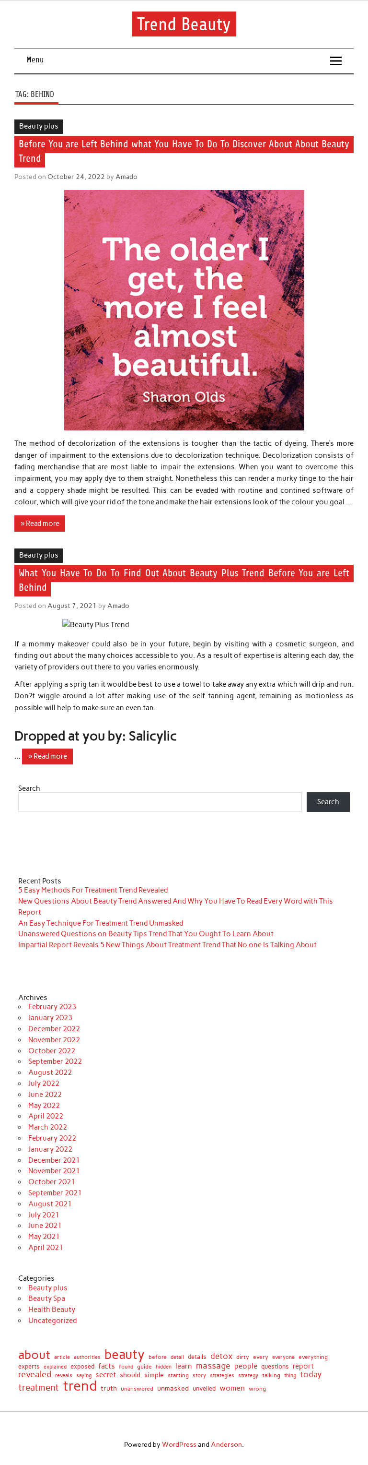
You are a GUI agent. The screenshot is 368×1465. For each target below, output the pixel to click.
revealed (34, 1374)
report (303, 1366)
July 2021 (43, 1215)
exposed (82, 1367)
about (34, 1355)
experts (29, 1367)
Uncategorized (52, 1320)
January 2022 (50, 1149)
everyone (283, 1357)
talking (271, 1376)
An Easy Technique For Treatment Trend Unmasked (100, 923)
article (62, 1357)
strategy (248, 1376)
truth (109, 1388)
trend (80, 1386)
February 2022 (52, 1138)
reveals (63, 1376)
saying (84, 1375)
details (197, 1357)
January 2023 (50, 1017)
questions (275, 1366)
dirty (242, 1357)
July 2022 (43, 1083)
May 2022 (44, 1105)
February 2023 (52, 1006)
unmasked (173, 1388)
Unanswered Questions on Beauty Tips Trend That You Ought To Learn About (146, 933)
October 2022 (51, 1051)
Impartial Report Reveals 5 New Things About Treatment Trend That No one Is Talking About (167, 945)
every (260, 1357)
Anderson (226, 1444)
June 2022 (45, 1094)
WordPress (179, 1444)
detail (177, 1357)
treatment (38, 1388)
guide (144, 1367)
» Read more (40, 523)
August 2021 (50, 1204)
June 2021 (45, 1225)
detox (221, 1356)
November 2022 (54, 1040)
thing (290, 1375)
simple (154, 1374)
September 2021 (55, 1193)
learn (183, 1366)
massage (213, 1365)
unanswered (137, 1389)
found (126, 1367)
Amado (126, 176)
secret (105, 1375)
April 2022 (45, 1116)
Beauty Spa (46, 1298)
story (199, 1375)
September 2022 (55, 1061)
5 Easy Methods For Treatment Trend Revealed (93, 890)
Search (29, 788)
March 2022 (47, 1127)
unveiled (204, 1388)
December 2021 (54, 1160)
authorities (87, 1357)
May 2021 (44, 1236)
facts (106, 1366)
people (245, 1366)
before (158, 1357)
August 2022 (50, 1072)
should (130, 1375)
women (232, 1388)
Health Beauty (51, 1309)
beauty (124, 1354)
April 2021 (45, 1247)
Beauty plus (38, 126)
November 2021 (54, 1171)
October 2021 (51, 1182)
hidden (164, 1367)
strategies (222, 1376)
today (311, 1374)
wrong (257, 1389)
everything (313, 1357)
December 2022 (54, 1028)
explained (55, 1367)
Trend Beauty (184, 24)
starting (178, 1376)
